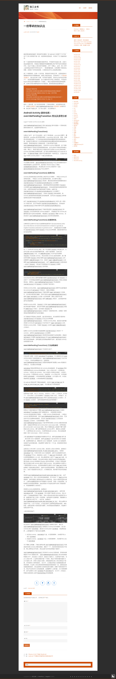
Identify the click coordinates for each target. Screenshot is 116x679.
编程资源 (90, 8)
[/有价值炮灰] (75, 676)
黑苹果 (75, 146)
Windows (76, 120)
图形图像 (76, 123)
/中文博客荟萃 (87, 43)
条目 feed (76, 157)
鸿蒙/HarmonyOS (78, 144)
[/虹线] (91, 676)
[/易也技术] (73, 676)
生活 (75, 130)
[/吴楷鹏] (89, 676)
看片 (75, 134)
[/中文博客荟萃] (83, 676)
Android (30, 588)
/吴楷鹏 (85, 45)
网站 (26, 638)
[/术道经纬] (85, 676)
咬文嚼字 (76, 122)
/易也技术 (79, 40)
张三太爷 (34, 6)
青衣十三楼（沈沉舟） (79, 31)
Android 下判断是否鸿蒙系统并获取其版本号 (40, 656)
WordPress (41, 676)
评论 (26, 601)
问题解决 (76, 142)
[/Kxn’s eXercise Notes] (79, 676)
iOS (75, 110)
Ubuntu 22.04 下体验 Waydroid (37, 654)
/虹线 (88, 45)
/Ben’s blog (77, 42)
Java (75, 111)
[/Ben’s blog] (77, 676)
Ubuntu (76, 117)
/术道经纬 (76, 45)
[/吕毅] (87, 676)
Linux (75, 113)
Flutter (76, 106)
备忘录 (75, 125)
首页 (80, 8)
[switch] (113, 676)
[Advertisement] (45, 43)
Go (74, 108)
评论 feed (76, 159)
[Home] (24, 21)
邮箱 (26, 632)
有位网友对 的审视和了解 (45, 106)
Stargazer (47, 676)
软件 (75, 141)
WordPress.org (78, 160)
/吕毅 (80, 45)
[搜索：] (58, 664)
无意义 (88, 29)
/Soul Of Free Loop (79, 43)
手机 (75, 127)
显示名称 (27, 625)
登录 (75, 155)
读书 (75, 139)
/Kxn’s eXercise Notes (86, 42)
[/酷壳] (71, 676)
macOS (76, 115)
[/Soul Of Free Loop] (81, 676)
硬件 (75, 136)
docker (76, 105)
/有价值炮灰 (86, 40)
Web (75, 118)
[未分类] (76, 101)
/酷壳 (75, 40)
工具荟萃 (84, 8)
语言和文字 (77, 137)
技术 (34, 588)
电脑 (75, 132)
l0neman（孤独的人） (80, 29)
